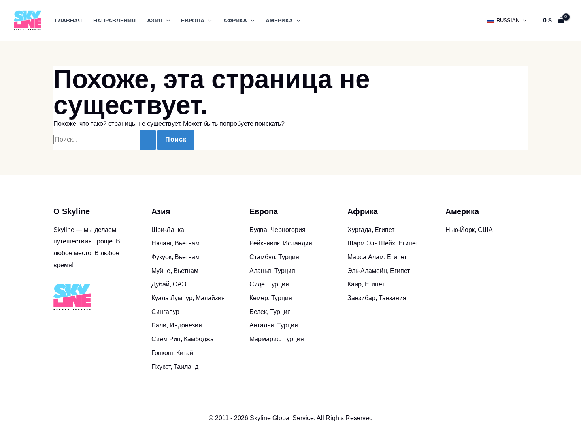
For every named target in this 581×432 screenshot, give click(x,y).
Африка (235, 20)
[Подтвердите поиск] (148, 140)
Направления (114, 20)
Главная (68, 20)
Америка (279, 20)
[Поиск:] (105, 139)
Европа (192, 20)
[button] (166, 20)
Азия (154, 20)
